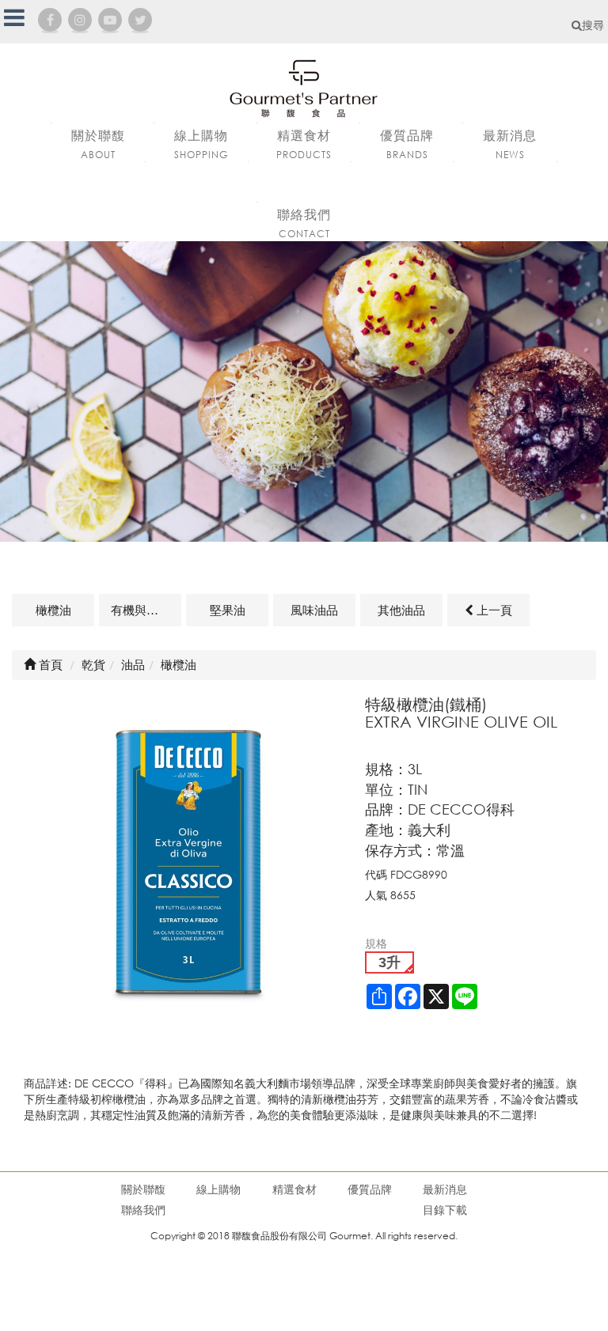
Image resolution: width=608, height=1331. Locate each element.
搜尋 (593, 24)
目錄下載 (445, 1209)
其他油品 (401, 610)
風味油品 (314, 610)
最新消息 (445, 1189)
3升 (389, 962)
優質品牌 (370, 1189)
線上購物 (218, 1189)
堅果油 (227, 610)
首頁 (49, 664)
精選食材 (294, 1189)
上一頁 (492, 610)
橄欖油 (53, 610)
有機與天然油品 (146, 610)
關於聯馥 (143, 1189)
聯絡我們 (143, 1209)
